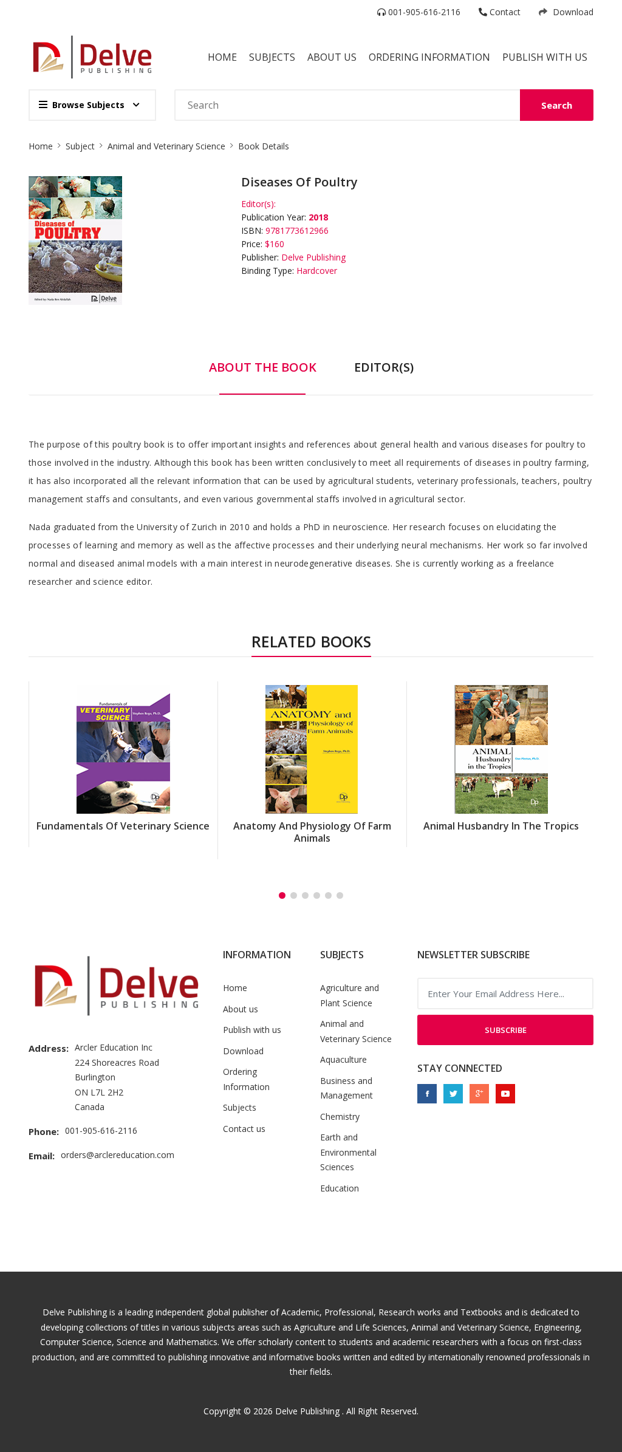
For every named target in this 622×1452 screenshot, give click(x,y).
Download (571, 12)
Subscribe (506, 1029)
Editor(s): (258, 204)
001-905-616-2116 (423, 12)
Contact (504, 12)
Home (222, 57)
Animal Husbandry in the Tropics (312, 826)
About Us (332, 57)
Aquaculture (343, 1059)
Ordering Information (429, 57)
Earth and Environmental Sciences (348, 1152)
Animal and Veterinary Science (166, 146)
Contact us (244, 1128)
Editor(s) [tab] (384, 367)
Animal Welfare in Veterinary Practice (501, 832)
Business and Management (346, 1088)
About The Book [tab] (262, 367)
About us (240, 1009)
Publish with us (544, 57)
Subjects (272, 57)
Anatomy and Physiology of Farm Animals (123, 832)
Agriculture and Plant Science (349, 995)
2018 (318, 217)
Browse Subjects (88, 105)
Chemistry (340, 1116)
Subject (80, 146)
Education (339, 1188)
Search (556, 105)
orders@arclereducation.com (117, 1155)
